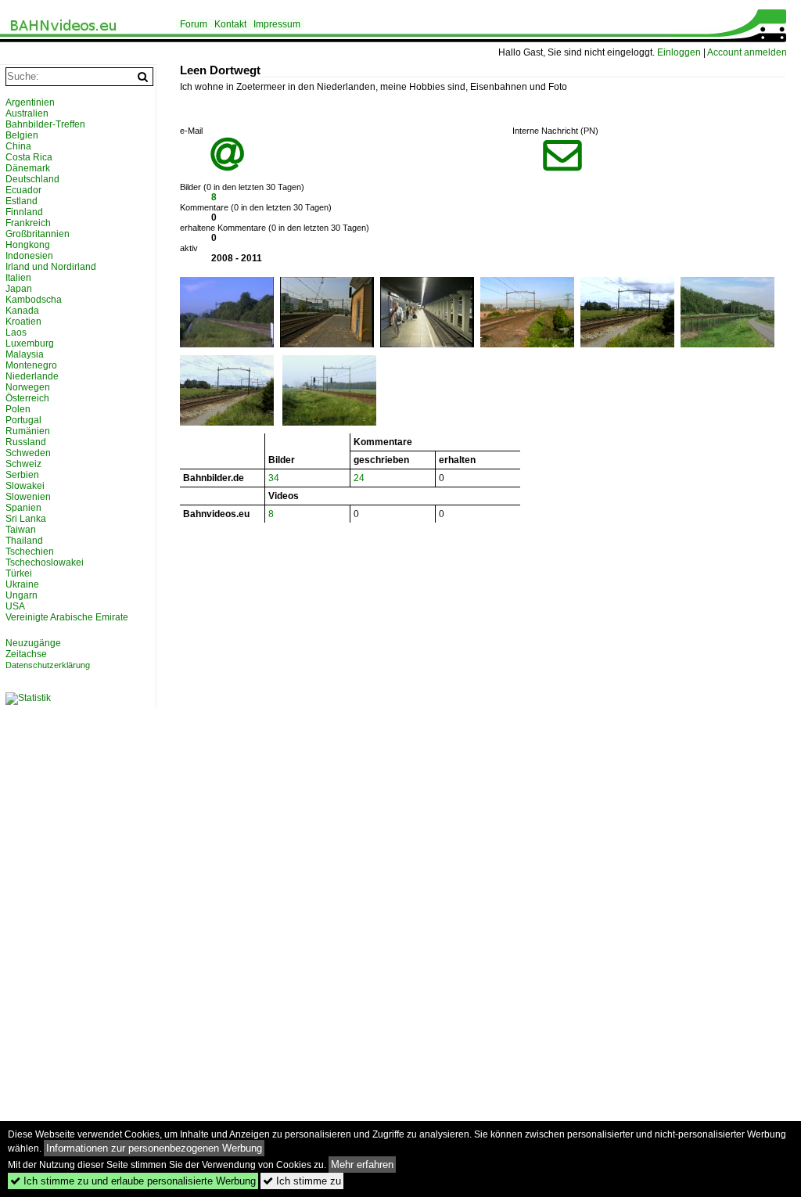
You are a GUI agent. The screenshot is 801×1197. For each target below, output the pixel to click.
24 (359, 478)
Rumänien (27, 431)
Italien (18, 277)
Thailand (24, 540)
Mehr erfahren (362, 1164)
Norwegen (27, 387)
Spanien (23, 507)
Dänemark (27, 168)
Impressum (276, 24)
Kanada (22, 310)
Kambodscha (33, 299)
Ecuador (23, 190)
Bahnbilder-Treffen (45, 124)
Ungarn (21, 595)
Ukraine (22, 584)
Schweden (28, 453)
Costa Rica (28, 157)
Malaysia (24, 354)
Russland (25, 442)
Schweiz (23, 463)
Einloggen (679, 52)
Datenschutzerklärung (47, 665)
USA (15, 606)
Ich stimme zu (302, 1181)
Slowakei (25, 485)
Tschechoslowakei (44, 562)
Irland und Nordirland (50, 266)
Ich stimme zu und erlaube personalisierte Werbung (133, 1181)
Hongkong (27, 244)
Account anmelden (747, 52)
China (18, 146)
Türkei (18, 573)
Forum (193, 24)
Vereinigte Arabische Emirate (66, 617)
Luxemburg (29, 343)
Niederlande (32, 376)
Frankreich (28, 222)
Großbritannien (37, 233)
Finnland (24, 212)
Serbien (22, 474)
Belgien (21, 135)
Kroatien (23, 321)
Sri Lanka (25, 518)
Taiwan (20, 529)
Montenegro (31, 365)
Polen (18, 409)
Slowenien (28, 496)
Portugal (23, 420)
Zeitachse (26, 654)
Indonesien (29, 255)
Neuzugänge (33, 643)
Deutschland (32, 179)
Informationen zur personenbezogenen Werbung (154, 1148)
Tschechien (29, 551)
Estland (21, 201)
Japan (18, 288)
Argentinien (30, 102)
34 (273, 478)
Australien (26, 113)
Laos (16, 332)
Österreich (27, 398)
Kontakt (230, 24)
